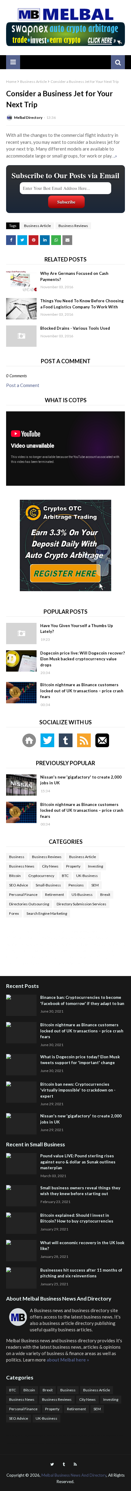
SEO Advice (18, 885)
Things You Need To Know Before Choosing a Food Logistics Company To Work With (82, 303)
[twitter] (52, 1464)
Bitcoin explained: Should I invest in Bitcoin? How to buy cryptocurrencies (76, 1218)
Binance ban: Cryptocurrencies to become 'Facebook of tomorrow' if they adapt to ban (82, 1000)
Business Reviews (73, 225)
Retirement (54, 894)
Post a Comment (22, 385)
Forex (14, 913)
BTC (65, 875)
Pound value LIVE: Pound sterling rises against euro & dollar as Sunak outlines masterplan (77, 1161)
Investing (95, 866)
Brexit (105, 894)
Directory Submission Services (81, 904)
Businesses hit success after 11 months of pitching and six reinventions (81, 1273)
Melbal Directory (28, 117)
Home (11, 81)
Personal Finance (23, 894)
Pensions (76, 885)
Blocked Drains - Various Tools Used (75, 328)
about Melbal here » (68, 1359)
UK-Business (87, 875)
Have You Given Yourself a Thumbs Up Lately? (76, 628)
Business (16, 856)
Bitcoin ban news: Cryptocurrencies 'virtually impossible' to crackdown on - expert (77, 1090)
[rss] (75, 1464)
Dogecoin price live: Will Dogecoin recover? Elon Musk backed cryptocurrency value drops (82, 659)
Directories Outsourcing (29, 904)
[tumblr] (64, 1464)
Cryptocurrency (41, 875)
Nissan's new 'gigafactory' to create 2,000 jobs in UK (81, 780)
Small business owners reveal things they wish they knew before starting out (80, 1190)
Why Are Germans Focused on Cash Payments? (74, 276)
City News (50, 866)
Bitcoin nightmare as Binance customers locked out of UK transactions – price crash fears (81, 690)
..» (115, 155)
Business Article (33, 81)
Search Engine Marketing (47, 913)
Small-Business (48, 885)
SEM (95, 885)
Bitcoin (15, 875)
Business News (21, 866)
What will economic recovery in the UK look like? (82, 1245)
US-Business (82, 894)
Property (73, 866)
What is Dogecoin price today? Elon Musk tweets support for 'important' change (80, 1059)
